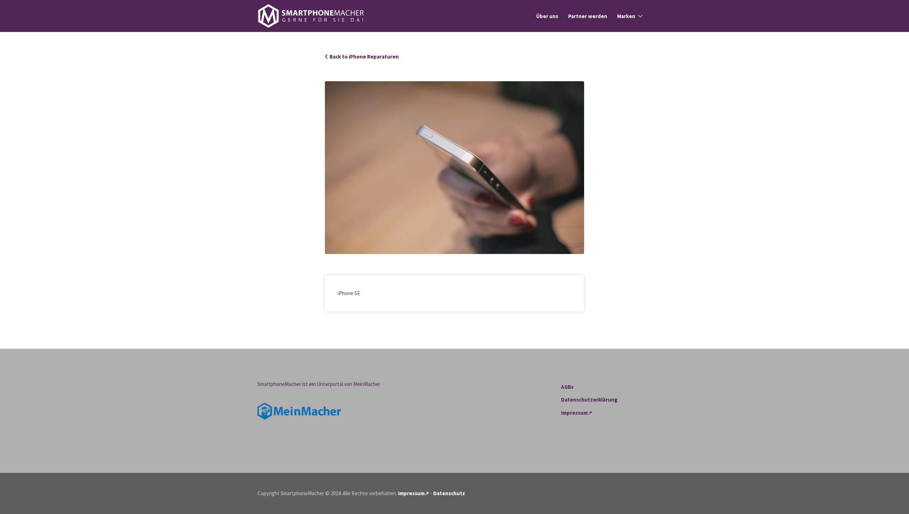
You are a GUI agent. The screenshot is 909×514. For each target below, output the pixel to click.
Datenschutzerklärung (589, 399)
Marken (626, 16)
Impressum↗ (576, 412)
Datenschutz (449, 493)
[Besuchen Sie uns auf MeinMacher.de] (299, 410)
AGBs (567, 386)
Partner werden (587, 16)
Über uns (547, 16)
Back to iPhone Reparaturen (364, 56)
